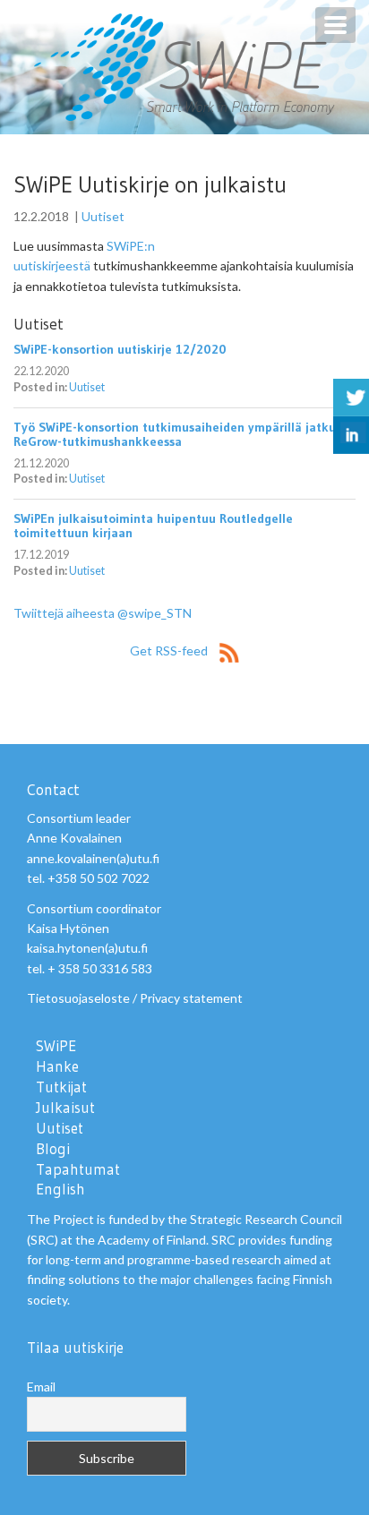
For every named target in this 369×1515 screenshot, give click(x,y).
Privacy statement (191, 998)
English (60, 1189)
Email (41, 1386)
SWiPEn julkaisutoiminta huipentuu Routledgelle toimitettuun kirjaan (153, 525)
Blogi (53, 1149)
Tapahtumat (78, 1169)
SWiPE (56, 1046)
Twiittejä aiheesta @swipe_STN (102, 613)
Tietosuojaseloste (78, 998)
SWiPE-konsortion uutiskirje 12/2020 (120, 349)
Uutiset (103, 216)
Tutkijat (61, 1087)
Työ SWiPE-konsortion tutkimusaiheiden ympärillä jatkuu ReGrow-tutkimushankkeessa (178, 434)
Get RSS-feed (170, 650)
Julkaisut (65, 1108)
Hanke (57, 1066)
